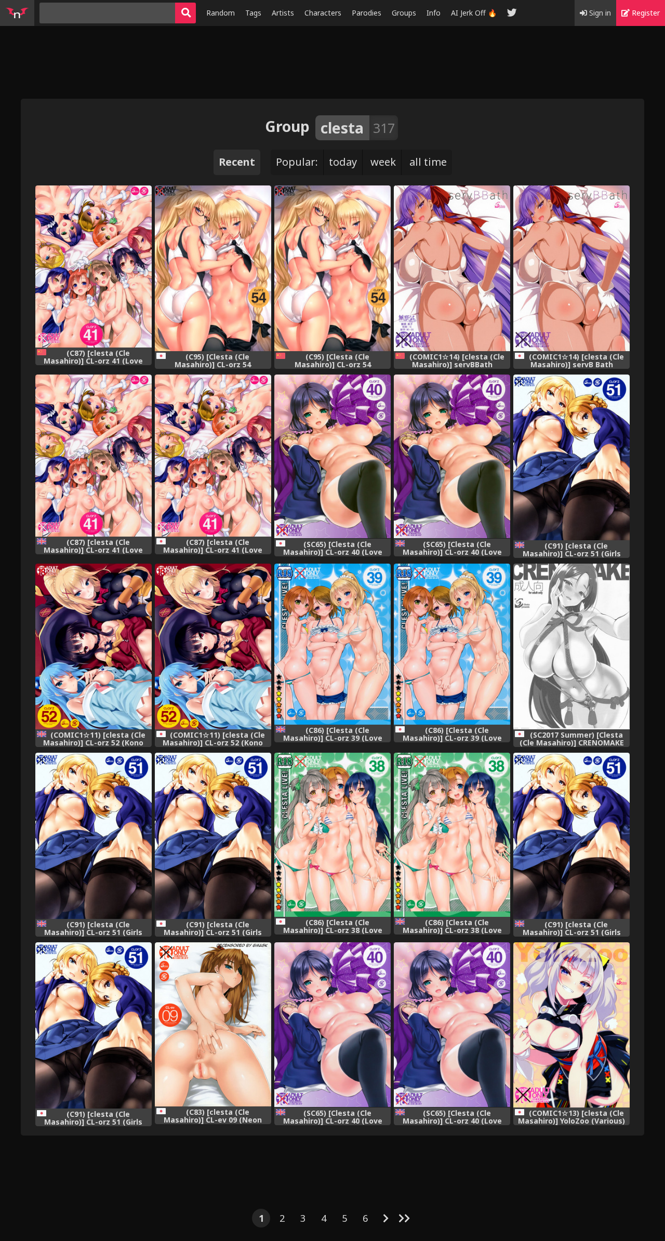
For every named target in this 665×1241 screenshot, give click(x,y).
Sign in (599, 13)
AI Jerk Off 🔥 (474, 13)
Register (645, 13)
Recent (237, 162)
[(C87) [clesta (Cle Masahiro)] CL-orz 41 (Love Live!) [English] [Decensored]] (93, 456)
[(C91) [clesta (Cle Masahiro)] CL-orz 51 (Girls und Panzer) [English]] (571, 458)
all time (428, 162)
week (383, 162)
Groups (404, 13)
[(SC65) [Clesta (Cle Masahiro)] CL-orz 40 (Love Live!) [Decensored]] (332, 457)
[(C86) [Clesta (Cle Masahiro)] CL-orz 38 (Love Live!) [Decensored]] (332, 835)
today (343, 162)
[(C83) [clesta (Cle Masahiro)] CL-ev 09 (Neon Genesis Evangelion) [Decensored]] (213, 1024)
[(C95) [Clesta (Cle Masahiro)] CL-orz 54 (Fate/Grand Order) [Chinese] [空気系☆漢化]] (332, 268)
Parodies (366, 13)
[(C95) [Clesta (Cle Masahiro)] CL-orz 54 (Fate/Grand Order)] (213, 268)
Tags (253, 13)
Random (220, 13)
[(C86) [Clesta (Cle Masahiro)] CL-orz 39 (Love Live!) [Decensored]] (452, 644)
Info (434, 13)
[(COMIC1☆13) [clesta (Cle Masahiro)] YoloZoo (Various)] (571, 1024)
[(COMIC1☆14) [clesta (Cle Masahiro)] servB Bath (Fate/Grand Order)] (571, 268)
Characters (322, 13)
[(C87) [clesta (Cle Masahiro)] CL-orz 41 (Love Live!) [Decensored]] (213, 456)
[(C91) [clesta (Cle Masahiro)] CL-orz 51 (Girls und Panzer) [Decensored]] (213, 836)
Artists (283, 13)
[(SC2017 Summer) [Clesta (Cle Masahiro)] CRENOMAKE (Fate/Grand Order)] (571, 646)
